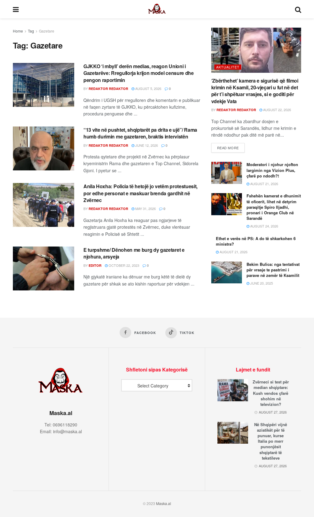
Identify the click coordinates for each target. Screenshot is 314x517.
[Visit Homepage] (157, 9)
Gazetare (46, 30)
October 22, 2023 (123, 265)
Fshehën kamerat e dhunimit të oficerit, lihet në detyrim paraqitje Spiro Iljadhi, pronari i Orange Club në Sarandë (274, 207)
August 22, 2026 (276, 109)
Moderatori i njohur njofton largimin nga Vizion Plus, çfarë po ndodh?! (272, 169)
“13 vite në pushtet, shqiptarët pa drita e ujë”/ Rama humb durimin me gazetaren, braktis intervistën (140, 133)
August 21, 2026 (263, 183)
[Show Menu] (16, 9)
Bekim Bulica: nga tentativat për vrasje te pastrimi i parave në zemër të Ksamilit (273, 269)
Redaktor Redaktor (108, 88)
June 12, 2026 (146, 145)
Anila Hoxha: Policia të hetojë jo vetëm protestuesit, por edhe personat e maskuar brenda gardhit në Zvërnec (140, 193)
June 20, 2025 (261, 283)
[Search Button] (298, 9)
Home (18, 30)
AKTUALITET (227, 66)
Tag (31, 30)
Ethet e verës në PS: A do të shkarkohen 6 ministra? (256, 241)
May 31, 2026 (145, 208)
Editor (95, 265)
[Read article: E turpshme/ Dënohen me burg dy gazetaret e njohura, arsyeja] (43, 268)
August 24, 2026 (263, 226)
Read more (231, 147)
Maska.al (163, 503)
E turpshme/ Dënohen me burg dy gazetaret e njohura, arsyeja (134, 253)
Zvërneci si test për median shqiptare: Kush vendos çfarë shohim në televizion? (271, 393)
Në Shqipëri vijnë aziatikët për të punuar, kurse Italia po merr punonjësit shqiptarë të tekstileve (270, 441)
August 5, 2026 (147, 88)
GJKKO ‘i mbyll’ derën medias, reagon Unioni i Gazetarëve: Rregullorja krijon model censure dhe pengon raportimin (138, 73)
